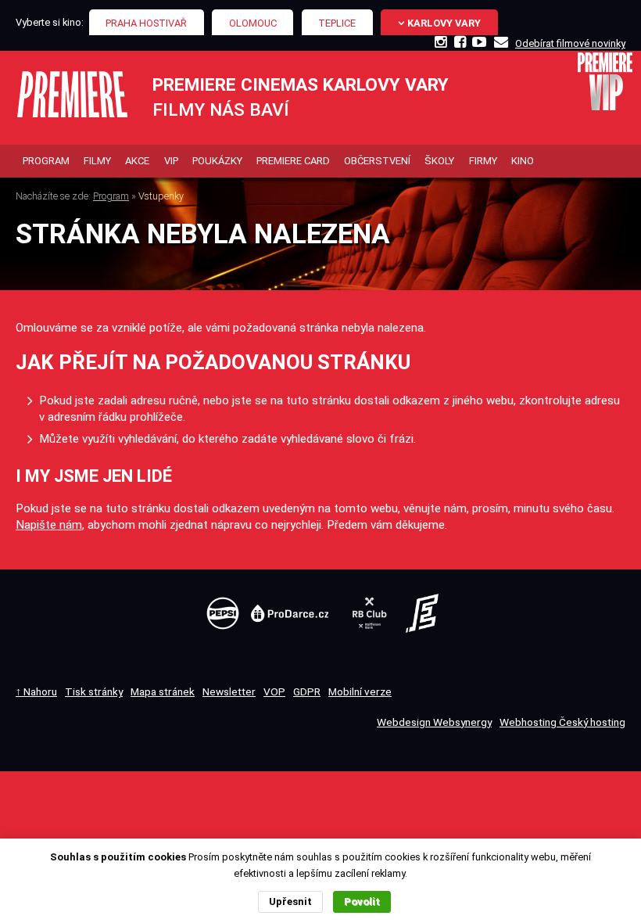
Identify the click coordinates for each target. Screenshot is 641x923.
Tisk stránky (94, 691)
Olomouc (253, 23)
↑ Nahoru (36, 691)
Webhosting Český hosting (562, 722)
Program (111, 196)
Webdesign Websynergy (434, 722)
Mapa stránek (163, 691)
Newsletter (229, 691)
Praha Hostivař (146, 23)
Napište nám (49, 525)
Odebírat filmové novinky (570, 43)
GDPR (306, 691)
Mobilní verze (360, 691)
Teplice (337, 23)
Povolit (362, 901)
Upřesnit (290, 901)
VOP (274, 691)
